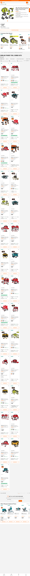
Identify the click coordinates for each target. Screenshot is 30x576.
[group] (7, 13)
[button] (13, 13)
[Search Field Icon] (27, 2)
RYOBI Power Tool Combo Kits (18, 52)
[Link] (5, 76)
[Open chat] (29, 10)
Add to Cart (5, 87)
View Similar (15, 194)
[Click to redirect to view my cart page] (28, 2)
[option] (29, 493)
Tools (2, 52)
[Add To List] (13, 7)
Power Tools (5, 52)
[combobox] (14, 2)
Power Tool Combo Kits (11, 52)
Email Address (9, 499)
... (0, 52)
